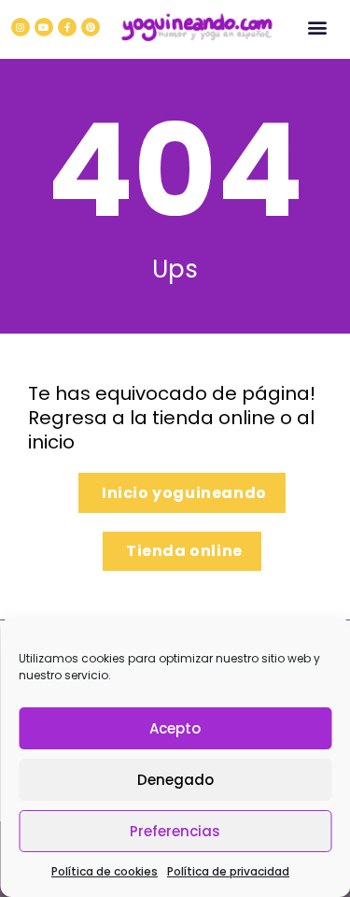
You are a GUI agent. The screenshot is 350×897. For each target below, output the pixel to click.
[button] (317, 27)
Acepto (175, 728)
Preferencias (175, 831)
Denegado (175, 780)
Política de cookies (104, 871)
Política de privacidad (228, 871)
